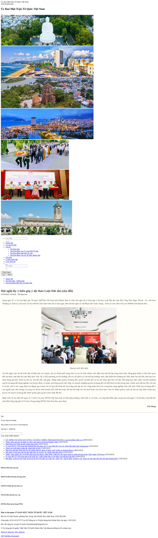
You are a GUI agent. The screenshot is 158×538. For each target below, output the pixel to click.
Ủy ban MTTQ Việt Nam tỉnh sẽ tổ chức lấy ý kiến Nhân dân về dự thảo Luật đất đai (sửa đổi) (40, 456)
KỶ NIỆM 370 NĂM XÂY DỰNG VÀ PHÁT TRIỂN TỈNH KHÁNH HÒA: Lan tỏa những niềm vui (44, 440)
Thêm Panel (6, 272)
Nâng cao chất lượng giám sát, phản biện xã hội (23, 448)
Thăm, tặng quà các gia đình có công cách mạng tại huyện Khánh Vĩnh (32, 442)
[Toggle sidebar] (2, 14)
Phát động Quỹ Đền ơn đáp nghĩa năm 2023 (22, 444)
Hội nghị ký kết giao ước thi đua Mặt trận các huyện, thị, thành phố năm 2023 (34, 452)
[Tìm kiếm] (6, 264)
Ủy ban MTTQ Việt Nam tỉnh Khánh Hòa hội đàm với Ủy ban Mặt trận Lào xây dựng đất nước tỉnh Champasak (47, 446)
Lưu (3, 275)
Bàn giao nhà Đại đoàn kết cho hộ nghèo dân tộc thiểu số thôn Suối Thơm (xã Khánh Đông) (39, 450)
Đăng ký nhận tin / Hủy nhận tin (13, 532)
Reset (9, 275)
